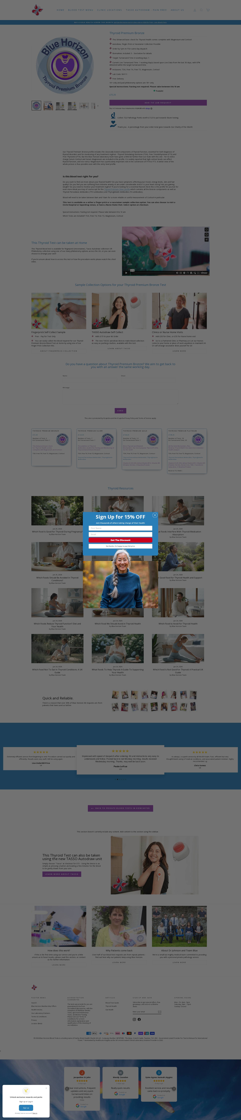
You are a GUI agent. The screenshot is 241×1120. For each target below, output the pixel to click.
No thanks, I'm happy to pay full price (120, 546)
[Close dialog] (155, 515)
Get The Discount (120, 540)
